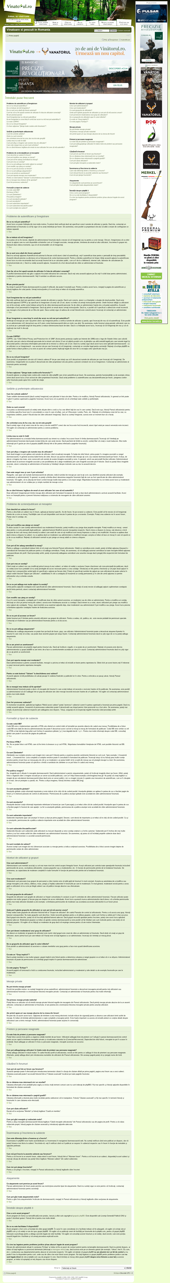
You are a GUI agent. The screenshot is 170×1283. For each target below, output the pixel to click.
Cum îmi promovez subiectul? (17, 182)
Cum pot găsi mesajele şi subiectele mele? (85, 163)
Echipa (116, 1273)
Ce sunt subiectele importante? (18, 203)
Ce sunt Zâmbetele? (14, 194)
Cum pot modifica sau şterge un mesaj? (21, 157)
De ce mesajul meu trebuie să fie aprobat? (22, 180)
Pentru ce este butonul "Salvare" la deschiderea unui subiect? (29, 178)
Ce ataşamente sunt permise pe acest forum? (86, 183)
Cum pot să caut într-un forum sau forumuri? (85, 154)
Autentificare (125, 40)
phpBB (59, 1277)
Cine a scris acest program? (80, 193)
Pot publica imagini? (14, 197)
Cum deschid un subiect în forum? (19, 155)
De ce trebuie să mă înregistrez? (18, 108)
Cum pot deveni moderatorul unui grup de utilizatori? (89, 115)
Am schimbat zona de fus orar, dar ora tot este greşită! (26, 138)
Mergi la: (57, 1268)
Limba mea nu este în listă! (16, 141)
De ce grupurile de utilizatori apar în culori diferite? (88, 117)
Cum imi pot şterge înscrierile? (81, 175)
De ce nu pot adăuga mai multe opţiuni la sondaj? (24, 164)
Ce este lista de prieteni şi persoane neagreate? (87, 142)
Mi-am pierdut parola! (14, 115)
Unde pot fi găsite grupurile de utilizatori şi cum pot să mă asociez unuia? (96, 113)
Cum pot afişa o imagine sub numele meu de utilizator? (26, 143)
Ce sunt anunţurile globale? (17, 199)
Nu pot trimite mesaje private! (80, 129)
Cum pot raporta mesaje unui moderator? (21, 175)
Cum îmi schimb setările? (16, 134)
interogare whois (58, 1249)
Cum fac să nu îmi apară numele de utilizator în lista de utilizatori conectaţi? (34, 113)
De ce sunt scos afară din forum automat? (22, 110)
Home (7, 24)
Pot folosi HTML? (13, 192)
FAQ (105, 40)
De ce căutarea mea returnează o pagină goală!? (87, 158)
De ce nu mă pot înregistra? (17, 124)
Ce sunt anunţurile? (14, 201)
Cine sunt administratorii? (79, 106)
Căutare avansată (123, 31)
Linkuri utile (14, 24)
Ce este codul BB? (13, 190)
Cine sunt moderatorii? (78, 108)
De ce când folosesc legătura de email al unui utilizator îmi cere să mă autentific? (36, 147)
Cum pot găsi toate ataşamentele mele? (84, 185)
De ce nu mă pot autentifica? (17, 106)
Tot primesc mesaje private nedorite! (83, 132)
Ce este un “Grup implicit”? (79, 119)
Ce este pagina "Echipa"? (79, 122)
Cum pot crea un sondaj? (16, 162)
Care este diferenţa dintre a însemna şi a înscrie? (87, 171)
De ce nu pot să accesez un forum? (19, 169)
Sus (10, 232)
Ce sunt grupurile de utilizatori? (81, 110)
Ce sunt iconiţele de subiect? (17, 208)
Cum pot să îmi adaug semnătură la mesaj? (22, 160)
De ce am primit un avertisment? (18, 173)
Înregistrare (114, 40)
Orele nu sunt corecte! (14, 136)
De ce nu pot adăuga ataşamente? (19, 171)
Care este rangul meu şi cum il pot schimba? (23, 145)
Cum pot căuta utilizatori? (79, 161)
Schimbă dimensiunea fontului (128, 35)
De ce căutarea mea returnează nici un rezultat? (87, 156)
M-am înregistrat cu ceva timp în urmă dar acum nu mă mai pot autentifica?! (34, 119)
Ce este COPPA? (13, 122)
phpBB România (76, 1279)
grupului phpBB (79, 1216)
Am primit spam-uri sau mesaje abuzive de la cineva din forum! (92, 134)
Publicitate (22, 24)
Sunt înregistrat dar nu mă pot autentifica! (21, 117)
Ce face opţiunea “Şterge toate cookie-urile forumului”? (26, 126)
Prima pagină (14, 36)
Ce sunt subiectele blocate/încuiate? (20, 206)
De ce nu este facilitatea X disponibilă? (84, 195)
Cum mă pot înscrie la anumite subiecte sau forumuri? (89, 173)
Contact (30, 24)
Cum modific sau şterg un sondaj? (19, 166)
